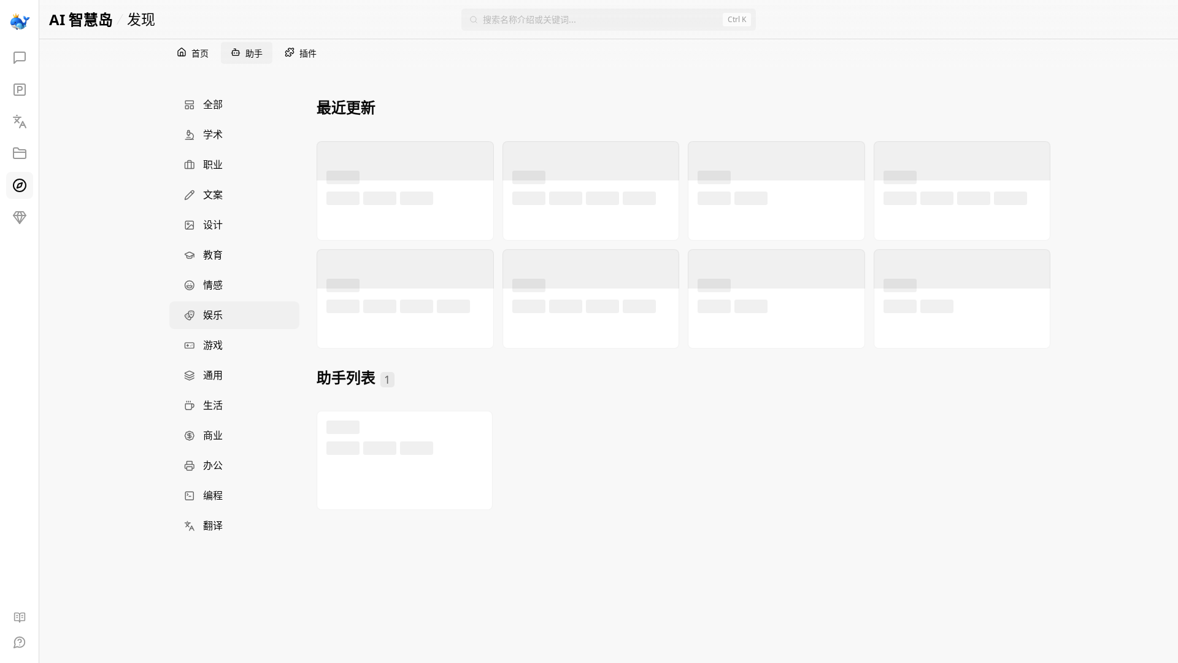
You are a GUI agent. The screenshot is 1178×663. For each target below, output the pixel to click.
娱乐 (213, 315)
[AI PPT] (19, 89)
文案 (213, 194)
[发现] (19, 185)
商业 (213, 435)
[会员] (19, 217)
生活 (213, 405)
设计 (213, 224)
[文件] (19, 153)
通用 (213, 375)
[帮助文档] (20, 618)
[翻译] (19, 121)
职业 (213, 164)
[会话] (19, 57)
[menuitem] (234, 104)
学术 (213, 134)
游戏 (213, 345)
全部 (213, 104)
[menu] (234, 315)
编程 (213, 495)
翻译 (213, 525)
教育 (213, 255)
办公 (213, 465)
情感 (213, 285)
